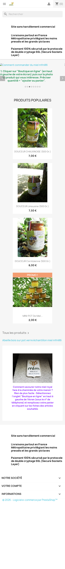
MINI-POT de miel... (33, 315)
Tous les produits (16, 333)
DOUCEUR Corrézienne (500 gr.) (32, 261)
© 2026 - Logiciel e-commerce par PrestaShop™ (29, 500)
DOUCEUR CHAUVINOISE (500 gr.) (32, 151)
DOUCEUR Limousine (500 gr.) (32, 206)
